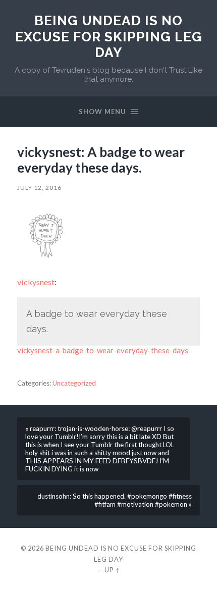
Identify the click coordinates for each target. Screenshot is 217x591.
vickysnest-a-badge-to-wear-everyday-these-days (102, 350)
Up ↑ (112, 570)
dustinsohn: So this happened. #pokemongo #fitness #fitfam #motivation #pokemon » (114, 500)
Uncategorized (74, 383)
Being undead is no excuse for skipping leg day (108, 36)
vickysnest (36, 282)
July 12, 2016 (39, 187)
